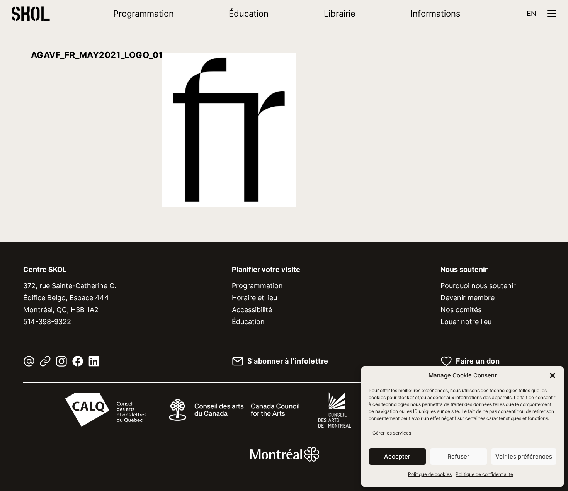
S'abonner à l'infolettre (287, 361)
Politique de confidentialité (484, 474)
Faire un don (478, 361)
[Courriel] (29, 361)
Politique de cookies (430, 474)
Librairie (339, 13)
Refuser (458, 456)
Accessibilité (252, 310)
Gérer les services (391, 433)
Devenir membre (467, 298)
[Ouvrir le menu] (551, 13)
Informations (435, 13)
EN (531, 13)
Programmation (143, 13)
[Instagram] (61, 361)
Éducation (249, 13)
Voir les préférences (523, 456)
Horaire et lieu (254, 298)
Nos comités (460, 310)
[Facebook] (77, 361)
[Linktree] (45, 361)
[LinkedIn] (94, 361)
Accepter (397, 456)
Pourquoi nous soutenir (478, 286)
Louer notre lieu (465, 322)
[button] (552, 375)
